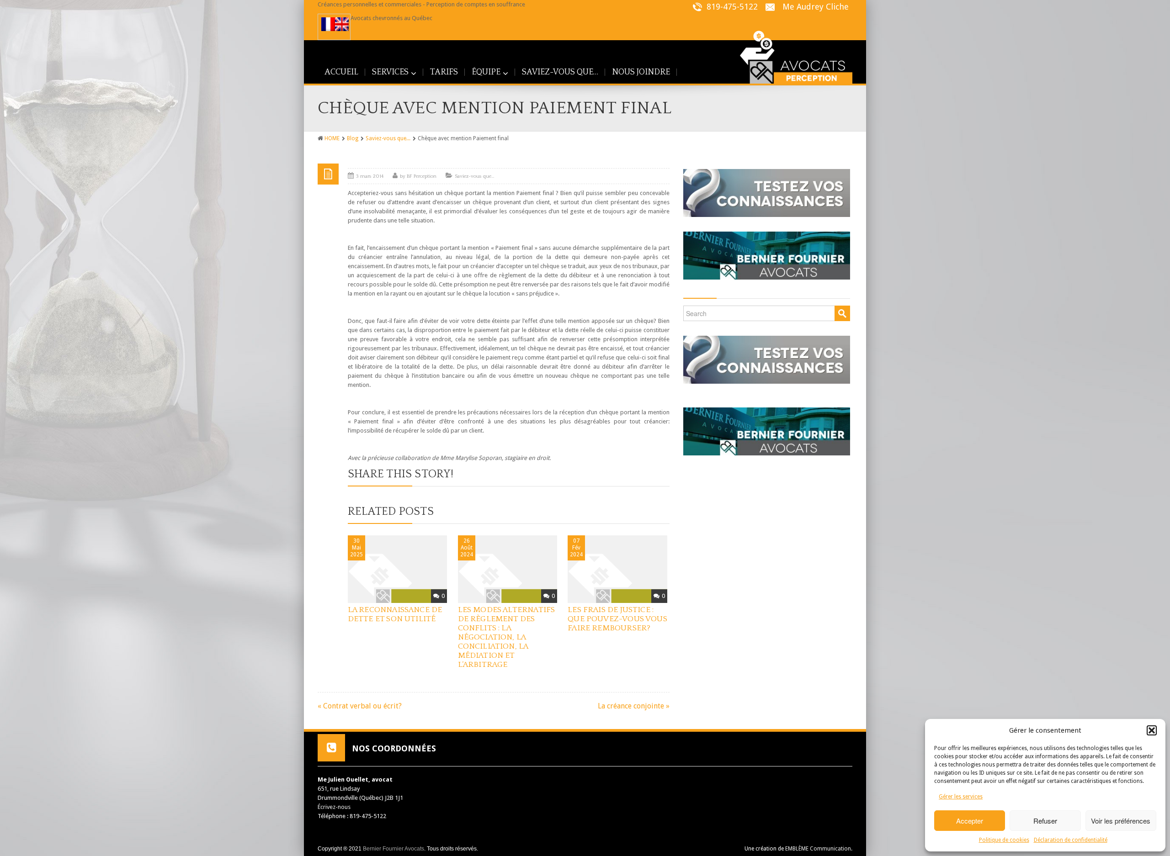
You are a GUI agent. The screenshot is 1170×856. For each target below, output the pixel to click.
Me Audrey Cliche (815, 6)
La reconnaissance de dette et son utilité (395, 614)
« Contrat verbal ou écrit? (360, 706)
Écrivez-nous (334, 806)
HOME (332, 138)
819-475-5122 (731, 6)
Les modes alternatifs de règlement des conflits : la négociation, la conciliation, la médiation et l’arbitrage (506, 637)
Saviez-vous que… (560, 72)
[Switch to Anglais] (342, 24)
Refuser (1045, 820)
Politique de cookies (1004, 840)
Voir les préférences (1120, 820)
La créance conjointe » (634, 706)
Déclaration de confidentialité (1070, 840)
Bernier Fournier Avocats (393, 848)
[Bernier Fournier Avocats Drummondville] (766, 252)
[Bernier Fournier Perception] (790, 55)
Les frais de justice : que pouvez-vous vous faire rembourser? (617, 619)
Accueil (341, 72)
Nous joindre (641, 72)
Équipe (486, 72)
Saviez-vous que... (388, 138)
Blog (352, 138)
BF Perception (421, 176)
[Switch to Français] (328, 24)
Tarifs (444, 72)
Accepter (969, 820)
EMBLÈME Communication (818, 848)
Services (390, 72)
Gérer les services (961, 796)
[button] (1151, 730)
